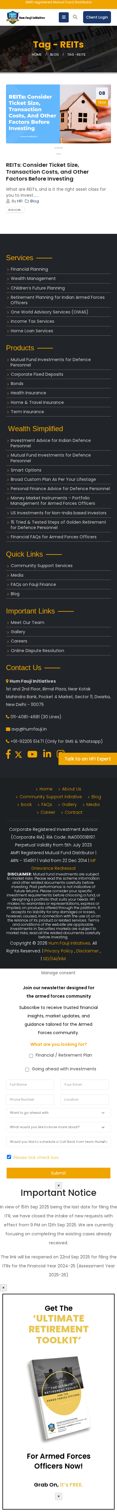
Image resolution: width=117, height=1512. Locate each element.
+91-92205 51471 (27, 741)
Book (26, 804)
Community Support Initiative (51, 797)
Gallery (18, 632)
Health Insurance (28, 393)
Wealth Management (33, 278)
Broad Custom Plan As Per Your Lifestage (53, 479)
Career (47, 812)
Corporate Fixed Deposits (37, 374)
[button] (58, 153)
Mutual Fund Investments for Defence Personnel (50, 362)
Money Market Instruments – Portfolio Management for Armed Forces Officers (52, 500)
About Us (71, 789)
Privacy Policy (59, 951)
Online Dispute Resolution (37, 651)
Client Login (97, 17)
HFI (19, 201)
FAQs (46, 804)
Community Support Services (42, 566)
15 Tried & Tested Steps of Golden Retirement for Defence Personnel (58, 525)
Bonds (17, 384)
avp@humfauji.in (29, 729)
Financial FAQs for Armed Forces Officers (54, 537)
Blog (34, 201)
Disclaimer (88, 951)
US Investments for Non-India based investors (58, 513)
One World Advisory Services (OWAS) (49, 312)
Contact (73, 812)
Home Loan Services (32, 331)
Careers (19, 641)
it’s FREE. (71, 1484)
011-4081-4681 (25, 717)
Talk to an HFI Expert (87, 759)
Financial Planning (29, 269)
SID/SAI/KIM (54, 959)
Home (46, 789)
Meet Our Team (27, 622)
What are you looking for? (58, 1044)
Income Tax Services (32, 321)
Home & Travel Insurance (37, 402)
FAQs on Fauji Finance (33, 584)
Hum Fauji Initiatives (69, 943)
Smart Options (26, 470)
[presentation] (56, 148)
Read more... (15, 210)
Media (17, 575)
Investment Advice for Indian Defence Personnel (50, 443)
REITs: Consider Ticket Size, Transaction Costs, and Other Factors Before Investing (47, 172)
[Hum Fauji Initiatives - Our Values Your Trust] (25, 17)
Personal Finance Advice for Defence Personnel (60, 489)
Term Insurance (27, 412)
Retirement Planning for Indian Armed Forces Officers (57, 300)
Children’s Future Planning (38, 288)
